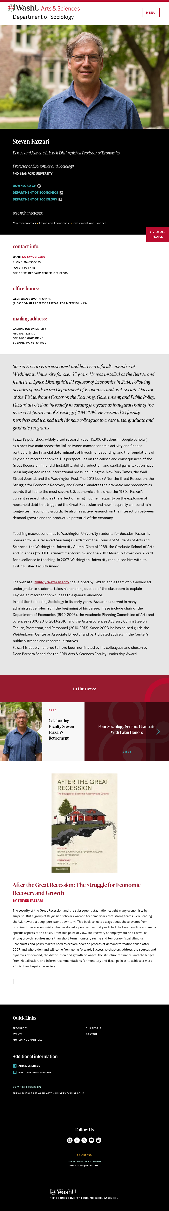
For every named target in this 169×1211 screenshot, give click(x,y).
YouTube (91, 1140)
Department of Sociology (43, 17)
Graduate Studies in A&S (34, 1073)
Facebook (77, 1140)
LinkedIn (98, 1140)
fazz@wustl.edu (33, 257)
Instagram (70, 1140)
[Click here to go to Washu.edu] (63, 1194)
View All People (159, 234)
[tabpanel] (84, 878)
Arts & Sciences (29, 1066)
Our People (94, 1028)
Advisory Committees (27, 1040)
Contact (91, 1034)
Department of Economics (36, 193)
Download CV (25, 186)
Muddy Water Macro (52, 582)
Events (17, 1034)
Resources (20, 1028)
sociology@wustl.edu (84, 1166)
